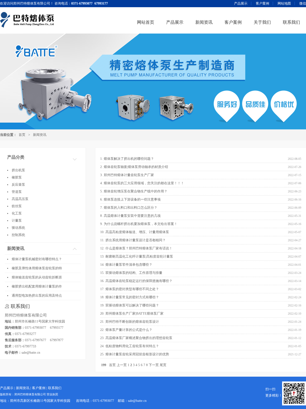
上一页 (122, 365)
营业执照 (52, 394)
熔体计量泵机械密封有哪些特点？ (37, 259)
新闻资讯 (204, 22)
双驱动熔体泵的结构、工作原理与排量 (133, 273)
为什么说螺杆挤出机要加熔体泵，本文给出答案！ (140, 224)
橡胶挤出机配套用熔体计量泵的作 (37, 286)
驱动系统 (18, 228)
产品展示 (240, 3)
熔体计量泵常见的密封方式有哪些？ (132, 297)
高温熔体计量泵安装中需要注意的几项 (132, 216)
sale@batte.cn (31, 352)
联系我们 (291, 22)
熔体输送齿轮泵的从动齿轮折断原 (37, 277)
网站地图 (284, 3)
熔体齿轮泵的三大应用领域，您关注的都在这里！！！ (144, 183)
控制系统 (18, 235)
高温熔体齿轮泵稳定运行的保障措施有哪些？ (138, 281)
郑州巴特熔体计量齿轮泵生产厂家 (129, 175)
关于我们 (262, 22)
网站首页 (145, 22)
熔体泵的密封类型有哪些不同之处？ (132, 289)
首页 (22, 135)
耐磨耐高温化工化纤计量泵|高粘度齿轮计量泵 (139, 256)
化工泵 (17, 213)
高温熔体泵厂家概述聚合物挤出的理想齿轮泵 (138, 338)
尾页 (163, 365)
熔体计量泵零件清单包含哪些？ (128, 264)
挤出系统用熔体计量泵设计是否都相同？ (135, 240)
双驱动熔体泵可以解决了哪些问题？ (132, 305)
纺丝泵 (17, 206)
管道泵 (17, 192)
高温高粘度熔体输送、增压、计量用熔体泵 (137, 232)
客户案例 (262, 3)
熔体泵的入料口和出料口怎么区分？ (130, 207)
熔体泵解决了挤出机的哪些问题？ (129, 159)
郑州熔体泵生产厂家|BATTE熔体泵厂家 (134, 313)
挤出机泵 (18, 170)
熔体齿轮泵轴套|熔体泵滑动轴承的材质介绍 (136, 167)
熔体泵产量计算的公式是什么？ (128, 330)
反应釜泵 (18, 184)
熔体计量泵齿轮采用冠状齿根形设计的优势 (137, 354)
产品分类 (15, 157)
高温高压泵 (20, 199)
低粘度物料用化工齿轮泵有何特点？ (132, 346)
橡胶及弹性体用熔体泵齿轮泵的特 (37, 268)
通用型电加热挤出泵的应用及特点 (37, 295)
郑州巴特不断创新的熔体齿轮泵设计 (132, 321)
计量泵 (17, 220)
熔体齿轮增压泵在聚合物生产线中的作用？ (135, 191)
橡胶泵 (17, 177)
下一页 (154, 365)
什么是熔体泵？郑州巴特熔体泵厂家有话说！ (138, 248)
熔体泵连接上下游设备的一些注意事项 (132, 199)
